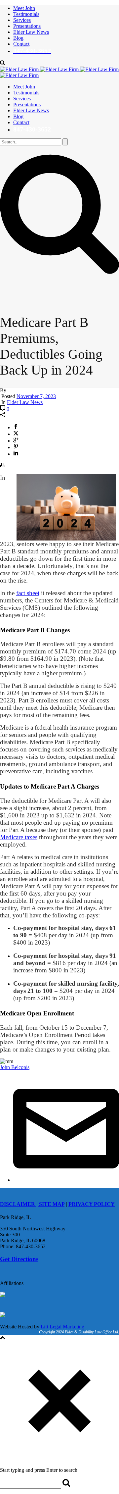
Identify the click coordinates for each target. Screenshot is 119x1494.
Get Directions (19, 1259)
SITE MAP (51, 1204)
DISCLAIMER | (19, 1204)
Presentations (27, 26)
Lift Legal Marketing (62, 1326)
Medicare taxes (18, 837)
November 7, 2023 (36, 396)
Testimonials (26, 14)
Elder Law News (31, 32)
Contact (21, 44)
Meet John (24, 8)
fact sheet (27, 593)
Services (22, 20)
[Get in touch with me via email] (66, 1180)
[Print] (2, 466)
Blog (18, 38)
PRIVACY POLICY (91, 1204)
